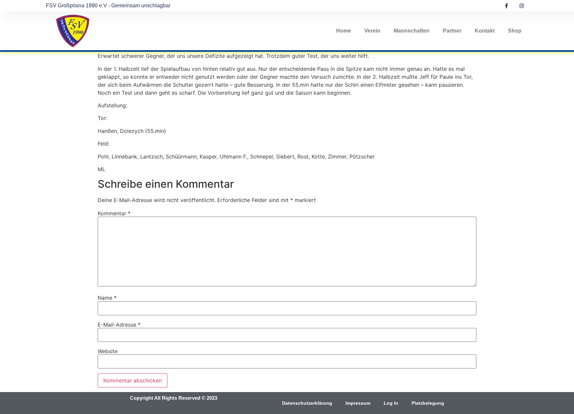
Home (343, 31)
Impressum (357, 403)
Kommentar (114, 213)
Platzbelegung (428, 403)
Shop (515, 31)
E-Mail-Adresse (119, 324)
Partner (452, 31)
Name (107, 297)
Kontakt (485, 31)
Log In (391, 403)
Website (108, 351)
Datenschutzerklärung (307, 403)
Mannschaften (412, 31)
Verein (372, 31)
